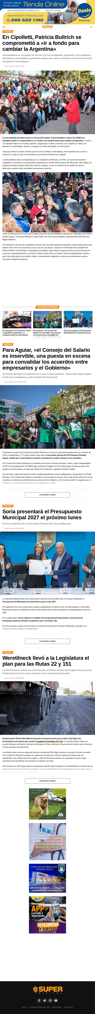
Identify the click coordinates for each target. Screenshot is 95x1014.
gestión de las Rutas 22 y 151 (50, 741)
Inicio (24, 1007)
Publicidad (57, 1007)
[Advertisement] (47, 285)
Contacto (68, 1007)
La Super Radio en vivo (39, 1007)
